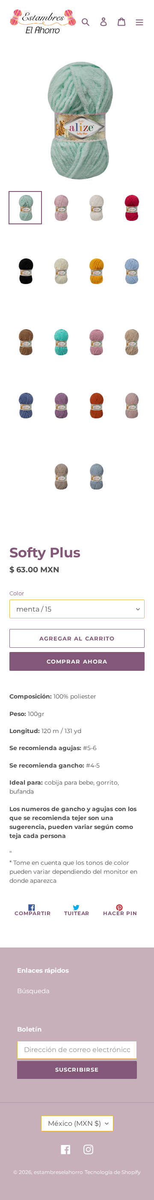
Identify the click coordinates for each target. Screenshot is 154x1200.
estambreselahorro (58, 1172)
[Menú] (139, 21)
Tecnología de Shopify (113, 1172)
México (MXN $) (74, 1123)
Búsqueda (33, 991)
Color (16, 593)
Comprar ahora (77, 661)
